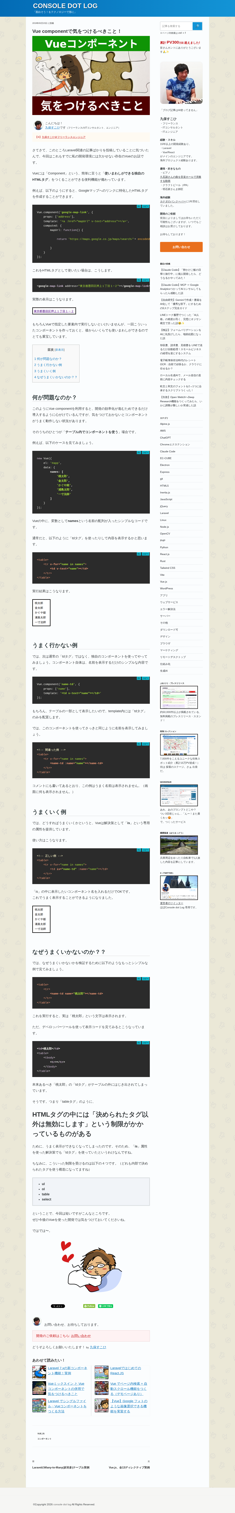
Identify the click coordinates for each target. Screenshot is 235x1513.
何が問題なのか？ (48, 359)
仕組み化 (165, 663)
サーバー (165, 615)
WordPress (166, 588)
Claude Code (167, 451)
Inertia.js (165, 492)
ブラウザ (165, 643)
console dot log (65, 6)
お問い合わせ (81, 1336)
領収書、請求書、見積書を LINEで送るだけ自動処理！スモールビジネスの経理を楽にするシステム (181, 349)
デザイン (165, 636)
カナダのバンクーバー (173, 201)
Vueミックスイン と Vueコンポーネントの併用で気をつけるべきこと (66, 1389)
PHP (162, 540)
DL (139, 206)
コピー (145, 206)
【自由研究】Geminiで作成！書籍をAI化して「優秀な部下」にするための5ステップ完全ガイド (181, 304)
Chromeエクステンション (175, 444)
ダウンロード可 (169, 629)
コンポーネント (44, 1439)
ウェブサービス (169, 602)
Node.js (164, 526)
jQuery (164, 506)
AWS (163, 430)
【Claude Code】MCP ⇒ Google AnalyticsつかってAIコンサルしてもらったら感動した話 (180, 289)
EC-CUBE (165, 458)
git (161, 478)
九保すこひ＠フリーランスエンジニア (64, 137)
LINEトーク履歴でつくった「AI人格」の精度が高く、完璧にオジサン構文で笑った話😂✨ (180, 319)
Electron (165, 464)
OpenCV (165, 533)
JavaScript (166, 499)
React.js (164, 554)
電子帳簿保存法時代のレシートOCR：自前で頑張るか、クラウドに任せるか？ (181, 364)
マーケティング (169, 650)
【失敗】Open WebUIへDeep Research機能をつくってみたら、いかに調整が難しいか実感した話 (181, 401)
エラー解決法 (168, 609)
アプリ (164, 595)
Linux (163, 520)
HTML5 (164, 485)
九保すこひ (52, 127)
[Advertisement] (181, 972)
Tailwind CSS (167, 567)
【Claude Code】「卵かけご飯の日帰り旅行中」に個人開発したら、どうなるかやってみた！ (180, 274)
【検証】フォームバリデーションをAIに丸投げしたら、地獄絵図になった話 (180, 334)
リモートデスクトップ (173, 657)
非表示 (59, 349)
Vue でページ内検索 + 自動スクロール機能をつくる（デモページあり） (128, 1389)
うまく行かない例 (48, 365)
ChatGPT (165, 437)
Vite (162, 574)
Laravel (164, 513)
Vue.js (40, 1433)
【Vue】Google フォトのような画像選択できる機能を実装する (128, 1406)
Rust (162, 561)
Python (164, 547)
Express (164, 471)
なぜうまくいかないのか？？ (55, 377)
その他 (164, 622)
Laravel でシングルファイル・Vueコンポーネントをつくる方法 (67, 1406)
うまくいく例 (45, 371)
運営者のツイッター (171, 903)
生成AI (164, 670)
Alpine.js (165, 423)
